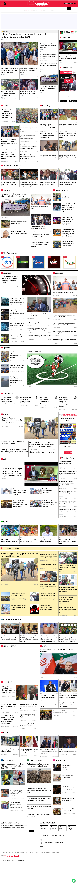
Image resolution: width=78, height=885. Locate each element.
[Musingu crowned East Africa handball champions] (29, 530)
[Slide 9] (27, 677)
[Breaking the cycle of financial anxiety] (57, 800)
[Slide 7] (23, 677)
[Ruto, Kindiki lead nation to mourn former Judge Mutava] (5, 233)
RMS (42, 852)
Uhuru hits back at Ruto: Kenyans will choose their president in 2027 (8, 93)
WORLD (23, 8)
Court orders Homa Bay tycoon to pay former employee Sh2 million (29, 70)
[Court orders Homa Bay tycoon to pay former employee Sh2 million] (68, 115)
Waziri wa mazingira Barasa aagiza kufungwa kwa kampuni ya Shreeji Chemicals (10, 749)
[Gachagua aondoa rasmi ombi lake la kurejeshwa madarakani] (68, 742)
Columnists (8, 393)
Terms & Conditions (55, 852)
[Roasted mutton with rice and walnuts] (57, 811)
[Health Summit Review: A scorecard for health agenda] (41, 219)
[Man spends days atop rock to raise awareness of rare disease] (5, 608)
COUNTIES (8, 8)
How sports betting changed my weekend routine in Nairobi (68, 243)
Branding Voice (61, 190)
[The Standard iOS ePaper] (73, 100)
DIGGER (73, 8)
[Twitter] (54, 828)
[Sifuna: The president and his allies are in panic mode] (34, 596)
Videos (6, 459)
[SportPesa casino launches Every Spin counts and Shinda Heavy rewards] (57, 220)
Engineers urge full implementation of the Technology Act (16, 336)
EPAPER (69, 8)
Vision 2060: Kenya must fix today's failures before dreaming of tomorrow (17, 367)
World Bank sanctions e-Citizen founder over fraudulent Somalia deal (17, 300)
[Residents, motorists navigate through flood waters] (19, 663)
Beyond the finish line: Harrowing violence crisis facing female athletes (40, 244)
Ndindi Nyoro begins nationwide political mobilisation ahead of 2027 (66, 463)
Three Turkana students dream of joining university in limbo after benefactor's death (9, 70)
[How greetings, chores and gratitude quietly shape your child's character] (5, 793)
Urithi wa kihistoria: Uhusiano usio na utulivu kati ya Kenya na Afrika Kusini (49, 751)
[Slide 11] (31, 677)
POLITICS (13, 8)
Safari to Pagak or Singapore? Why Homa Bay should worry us (48, 65)
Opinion (6, 348)
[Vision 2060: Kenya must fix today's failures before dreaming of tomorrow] (5, 368)
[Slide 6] (21, 677)
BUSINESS (18, 8)
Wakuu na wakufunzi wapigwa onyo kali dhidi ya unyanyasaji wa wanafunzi (29, 750)
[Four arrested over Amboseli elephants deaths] (5, 224)
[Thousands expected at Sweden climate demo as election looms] (68, 686)
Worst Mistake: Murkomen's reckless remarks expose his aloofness (47, 184)
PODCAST (64, 8)
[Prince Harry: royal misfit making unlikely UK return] (49, 686)
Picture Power (9, 646)
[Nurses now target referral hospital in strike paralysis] (10, 629)
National (7, 190)
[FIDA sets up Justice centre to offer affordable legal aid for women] (49, 79)
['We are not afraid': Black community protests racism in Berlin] (46, 715)
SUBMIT (32, 831)
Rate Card (17, 852)
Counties (59, 273)
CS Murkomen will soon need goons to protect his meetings (6, 399)
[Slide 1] (10, 677)
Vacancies (22, 852)
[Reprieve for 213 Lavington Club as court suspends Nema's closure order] (5, 314)
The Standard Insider (12, 548)
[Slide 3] (14, 677)
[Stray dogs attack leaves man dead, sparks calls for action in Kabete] (65, 305)
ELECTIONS (45, 8)
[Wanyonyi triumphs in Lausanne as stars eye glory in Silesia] (68, 530)
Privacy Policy (47, 852)
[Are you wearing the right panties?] (57, 778)
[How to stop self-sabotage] (57, 767)
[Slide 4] (16, 677)
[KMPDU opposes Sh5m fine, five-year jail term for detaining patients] (29, 629)
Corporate (5, 852)
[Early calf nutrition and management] (57, 196)
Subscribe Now (68, 81)
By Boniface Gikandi (9, 39)
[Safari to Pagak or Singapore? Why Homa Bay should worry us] (68, 146)
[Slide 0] (7, 677)
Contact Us (11, 852)
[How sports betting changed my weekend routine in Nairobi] (57, 244)
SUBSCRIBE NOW (68, 3)
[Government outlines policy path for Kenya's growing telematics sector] (36, 285)
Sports (6, 521)
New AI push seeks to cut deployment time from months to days (17, 325)
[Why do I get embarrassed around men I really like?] (57, 789)
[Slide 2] (12, 677)
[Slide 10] (29, 677)
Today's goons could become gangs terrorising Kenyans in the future (48, 45)
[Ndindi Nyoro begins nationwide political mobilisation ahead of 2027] (19, 54)
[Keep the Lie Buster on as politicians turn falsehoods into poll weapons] (27, 116)
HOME (4, 8)
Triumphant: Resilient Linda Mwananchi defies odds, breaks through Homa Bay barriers (29, 184)
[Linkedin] (63, 828)
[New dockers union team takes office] (41, 199)
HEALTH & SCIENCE (12, 619)
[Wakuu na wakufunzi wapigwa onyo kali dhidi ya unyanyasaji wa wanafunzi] (29, 742)
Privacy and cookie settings (66, 852)
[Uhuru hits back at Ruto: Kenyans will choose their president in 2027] (10, 84)
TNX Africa (8, 760)
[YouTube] (72, 828)
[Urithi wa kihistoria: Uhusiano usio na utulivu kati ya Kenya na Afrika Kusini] (49, 742)
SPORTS (32, 8)
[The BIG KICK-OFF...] (52, 369)
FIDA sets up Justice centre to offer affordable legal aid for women (48, 88)
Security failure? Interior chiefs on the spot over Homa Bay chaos (9, 184)
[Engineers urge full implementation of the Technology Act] (5, 338)
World (44, 646)
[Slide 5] (18, 677)
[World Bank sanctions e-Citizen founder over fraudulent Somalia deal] (5, 301)
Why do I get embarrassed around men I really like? (68, 788)
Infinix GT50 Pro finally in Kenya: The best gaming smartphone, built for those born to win (68, 207)
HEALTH (27, 8)
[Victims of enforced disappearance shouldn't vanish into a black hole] (34, 608)
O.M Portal (31, 852)
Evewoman (60, 760)
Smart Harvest (35, 760)
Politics (6, 414)
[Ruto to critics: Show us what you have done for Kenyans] (29, 84)
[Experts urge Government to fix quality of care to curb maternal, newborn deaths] (49, 629)
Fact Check (7, 682)
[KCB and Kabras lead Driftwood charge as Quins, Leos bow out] (10, 530)
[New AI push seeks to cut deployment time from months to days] (5, 326)
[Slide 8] (25, 677)
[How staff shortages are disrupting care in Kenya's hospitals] (27, 693)
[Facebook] (45, 828)
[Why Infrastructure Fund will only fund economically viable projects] (39, 304)
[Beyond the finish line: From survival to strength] (49, 530)
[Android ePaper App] (63, 100)
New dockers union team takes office (63, 292)
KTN (60, 8)
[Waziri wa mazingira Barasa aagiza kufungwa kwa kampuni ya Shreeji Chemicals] (10, 741)
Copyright (37, 852)
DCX (26, 852)
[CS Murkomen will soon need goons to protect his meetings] (49, 146)
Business (7, 273)
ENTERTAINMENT (38, 8)
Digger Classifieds (50, 842)
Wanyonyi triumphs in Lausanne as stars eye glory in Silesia (67, 541)
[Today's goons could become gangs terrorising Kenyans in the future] (5, 381)
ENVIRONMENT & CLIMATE (53, 8)
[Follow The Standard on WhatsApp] (74, 881)
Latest (5, 105)
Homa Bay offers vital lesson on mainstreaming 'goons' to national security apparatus (45, 401)
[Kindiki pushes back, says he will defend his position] (5, 596)
